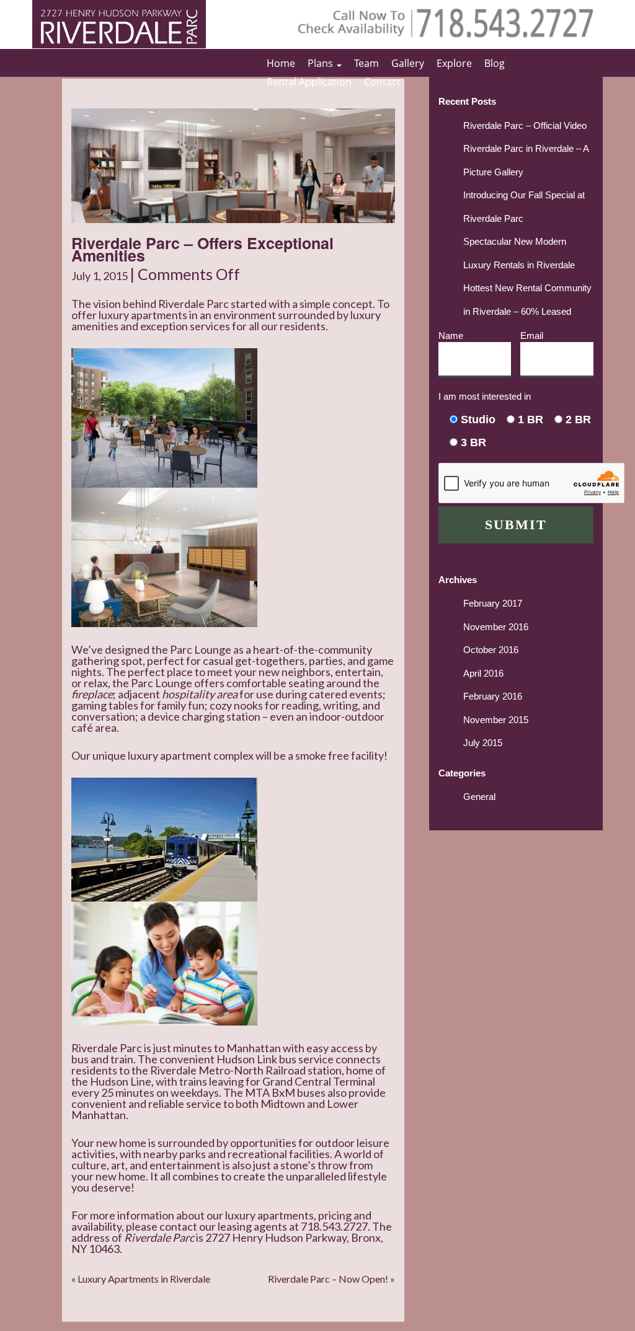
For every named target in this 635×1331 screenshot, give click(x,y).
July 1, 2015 (100, 276)
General (479, 796)
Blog (494, 63)
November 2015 (495, 719)
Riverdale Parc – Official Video (525, 125)
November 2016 (495, 627)
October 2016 (490, 649)
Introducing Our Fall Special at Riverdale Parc (524, 207)
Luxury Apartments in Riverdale (144, 1279)
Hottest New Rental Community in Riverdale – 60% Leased (527, 300)
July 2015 (482, 742)
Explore (454, 63)
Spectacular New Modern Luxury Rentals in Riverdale (519, 253)
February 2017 (492, 603)
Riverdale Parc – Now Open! (328, 1279)
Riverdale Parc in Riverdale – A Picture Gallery (525, 160)
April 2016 (483, 673)
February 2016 (492, 696)
